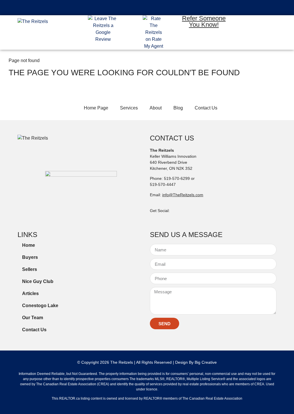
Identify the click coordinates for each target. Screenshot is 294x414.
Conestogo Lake (40, 305)
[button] (147, 7)
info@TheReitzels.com (182, 194)
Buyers (30, 257)
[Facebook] (245, 23)
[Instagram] (262, 23)
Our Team (32, 317)
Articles (30, 293)
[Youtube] (254, 40)
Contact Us (34, 329)
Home (28, 245)
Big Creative (206, 362)
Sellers (29, 269)
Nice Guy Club (37, 281)
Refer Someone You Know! (204, 21)
